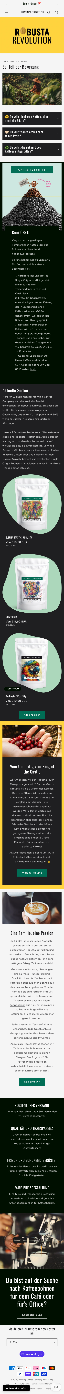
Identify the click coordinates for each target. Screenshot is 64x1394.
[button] (6, 12)
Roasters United (12, 454)
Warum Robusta (32, 872)
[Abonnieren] (53, 1342)
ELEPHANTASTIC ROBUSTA (19, 537)
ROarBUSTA (11, 617)
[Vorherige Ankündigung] (6, 3)
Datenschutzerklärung (42, 1384)
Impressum (50, 1389)
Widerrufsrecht (22, 1384)
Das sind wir (32, 1081)
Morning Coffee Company (30, 1380)
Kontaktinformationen (32, 1389)
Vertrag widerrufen (16, 1388)
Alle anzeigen (32, 714)
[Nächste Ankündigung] (58, 3)
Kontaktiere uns (32, 1314)
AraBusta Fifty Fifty (16, 696)
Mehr (33, 369)
